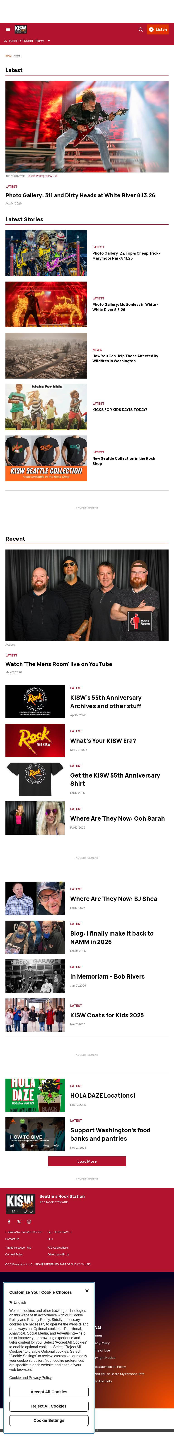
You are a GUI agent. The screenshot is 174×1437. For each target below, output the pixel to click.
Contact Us (12, 1239)
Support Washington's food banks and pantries (110, 1134)
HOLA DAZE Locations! (102, 1095)
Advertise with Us (58, 1254)
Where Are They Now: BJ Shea (113, 899)
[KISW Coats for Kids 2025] (35, 1015)
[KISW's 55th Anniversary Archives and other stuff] (35, 701)
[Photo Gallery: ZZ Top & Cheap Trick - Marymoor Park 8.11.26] (46, 253)
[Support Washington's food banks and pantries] (35, 1134)
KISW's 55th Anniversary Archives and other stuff (106, 701)
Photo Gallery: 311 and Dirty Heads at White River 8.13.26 (80, 195)
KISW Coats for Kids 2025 (107, 1015)
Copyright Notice (103, 1357)
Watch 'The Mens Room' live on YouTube (58, 664)
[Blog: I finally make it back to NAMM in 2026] (35, 937)
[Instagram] (29, 1221)
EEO (50, 1239)
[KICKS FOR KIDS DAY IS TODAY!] (46, 407)
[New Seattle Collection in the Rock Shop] (46, 458)
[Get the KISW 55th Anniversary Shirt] (35, 779)
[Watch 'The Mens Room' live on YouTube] (87, 595)
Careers (96, 1336)
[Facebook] (9, 1221)
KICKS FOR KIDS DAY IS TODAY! (119, 409)
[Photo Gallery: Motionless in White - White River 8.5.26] (46, 304)
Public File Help (101, 1381)
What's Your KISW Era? (103, 741)
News (97, 350)
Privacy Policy (99, 1343)
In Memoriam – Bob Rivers (107, 976)
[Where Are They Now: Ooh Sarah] (35, 818)
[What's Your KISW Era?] (35, 740)
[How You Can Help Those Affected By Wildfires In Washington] (46, 356)
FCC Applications (58, 1247)
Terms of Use (100, 1350)
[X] (19, 1221)
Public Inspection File (18, 1247)
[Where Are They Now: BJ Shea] (35, 898)
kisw (8, 56)
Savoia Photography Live (42, 176)
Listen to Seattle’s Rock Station (23, 1232)
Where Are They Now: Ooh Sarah (117, 818)
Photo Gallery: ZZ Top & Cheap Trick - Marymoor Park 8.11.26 (126, 256)
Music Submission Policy (108, 1367)
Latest (11, 186)
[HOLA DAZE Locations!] (35, 1095)
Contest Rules (13, 1254)
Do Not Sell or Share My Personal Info (117, 1374)
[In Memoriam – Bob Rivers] (35, 976)
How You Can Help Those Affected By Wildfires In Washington (125, 358)
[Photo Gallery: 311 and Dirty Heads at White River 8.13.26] (87, 127)
